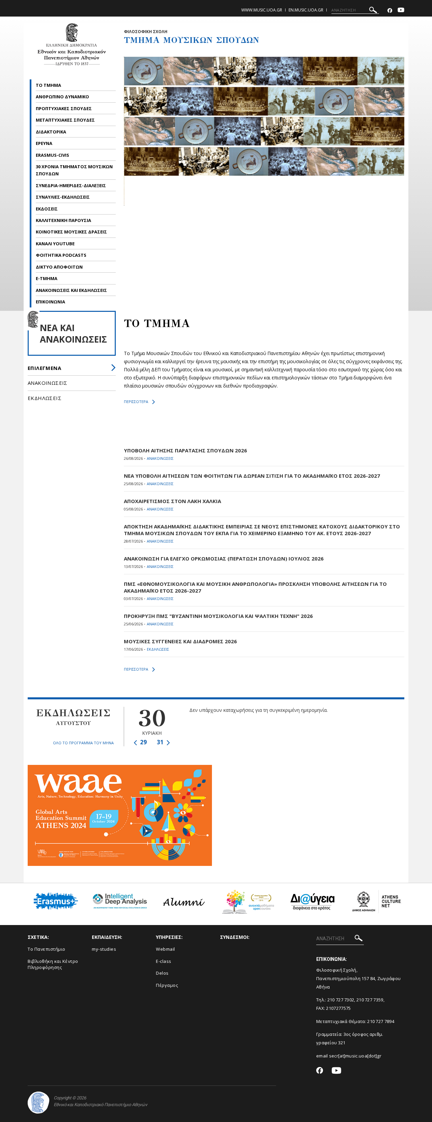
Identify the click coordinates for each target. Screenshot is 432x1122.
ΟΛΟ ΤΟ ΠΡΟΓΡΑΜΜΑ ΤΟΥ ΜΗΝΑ (83, 742)
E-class (163, 961)
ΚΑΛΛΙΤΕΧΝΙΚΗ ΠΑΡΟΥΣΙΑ (64, 220)
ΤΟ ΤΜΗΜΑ (49, 85)
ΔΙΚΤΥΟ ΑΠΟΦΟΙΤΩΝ (59, 267)
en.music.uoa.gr (306, 10)
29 (143, 742)
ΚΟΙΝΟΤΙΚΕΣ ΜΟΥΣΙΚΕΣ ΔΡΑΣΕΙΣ (71, 232)
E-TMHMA (47, 278)
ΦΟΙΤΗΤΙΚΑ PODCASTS (61, 255)
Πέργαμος (167, 985)
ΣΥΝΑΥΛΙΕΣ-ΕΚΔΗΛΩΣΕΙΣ (63, 197)
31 (161, 742)
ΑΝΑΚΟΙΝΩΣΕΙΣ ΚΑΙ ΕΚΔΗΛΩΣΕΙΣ (72, 290)
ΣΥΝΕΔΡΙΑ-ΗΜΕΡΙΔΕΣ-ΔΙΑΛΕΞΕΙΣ (71, 185)
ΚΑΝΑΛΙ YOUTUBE (55, 244)
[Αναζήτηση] (373, 11)
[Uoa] (38, 1103)
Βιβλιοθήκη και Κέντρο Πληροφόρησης (53, 964)
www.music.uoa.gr (261, 10)
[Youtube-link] (401, 11)
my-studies (104, 949)
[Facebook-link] (389, 11)
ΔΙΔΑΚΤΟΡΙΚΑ (51, 132)
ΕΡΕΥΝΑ (44, 143)
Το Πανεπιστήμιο (46, 949)
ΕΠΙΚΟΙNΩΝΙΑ (50, 302)
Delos (162, 973)
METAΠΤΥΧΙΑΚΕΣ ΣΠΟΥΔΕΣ (66, 120)
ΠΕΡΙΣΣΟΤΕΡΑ (136, 401)
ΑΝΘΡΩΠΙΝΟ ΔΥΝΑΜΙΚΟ (63, 97)
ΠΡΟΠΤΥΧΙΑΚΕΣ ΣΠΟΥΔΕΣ (64, 108)
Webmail (165, 949)
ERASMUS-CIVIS (53, 155)
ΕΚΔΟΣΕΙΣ (47, 209)
